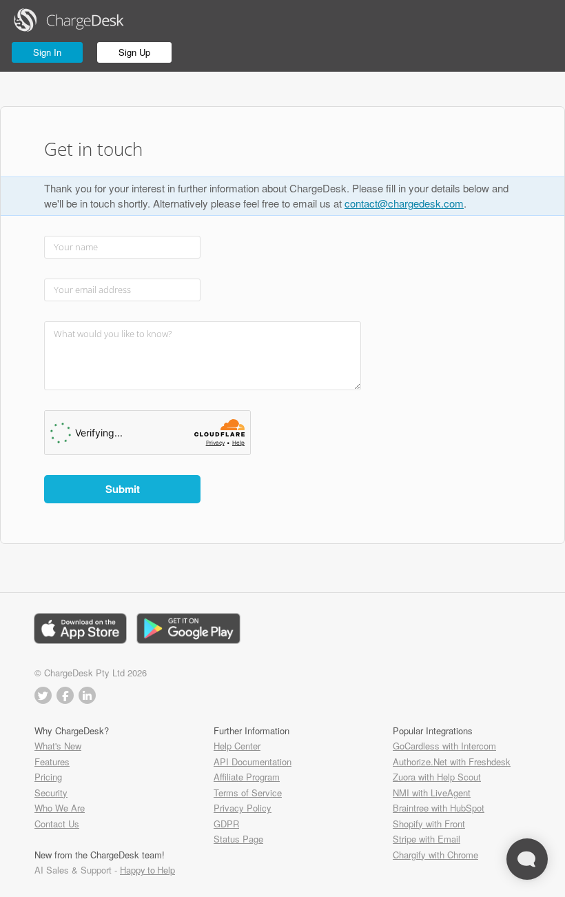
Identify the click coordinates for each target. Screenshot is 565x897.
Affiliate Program (247, 776)
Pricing (48, 776)
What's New (57, 745)
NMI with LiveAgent (432, 792)
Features (52, 761)
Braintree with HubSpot (438, 807)
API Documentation (252, 761)
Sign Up (134, 52)
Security (51, 792)
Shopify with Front (429, 823)
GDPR (226, 823)
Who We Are (59, 807)
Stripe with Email (426, 838)
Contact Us (56, 823)
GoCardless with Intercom (444, 745)
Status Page (238, 838)
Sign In (47, 52)
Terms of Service (248, 792)
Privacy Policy (242, 807)
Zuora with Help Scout (437, 776)
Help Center (237, 745)
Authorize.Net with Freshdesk (452, 761)
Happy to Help (147, 869)
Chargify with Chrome (435, 854)
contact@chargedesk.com (404, 203)
